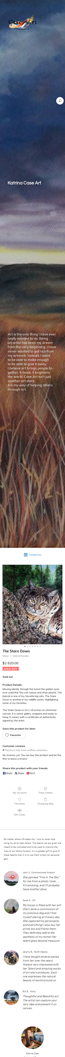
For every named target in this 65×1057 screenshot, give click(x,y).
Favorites (19, 803)
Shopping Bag (45, 803)
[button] (14, 735)
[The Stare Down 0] (32, 604)
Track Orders (45, 792)
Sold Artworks (21, 655)
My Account (20, 792)
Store (6, 655)
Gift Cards (19, 814)
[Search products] (60, 101)
